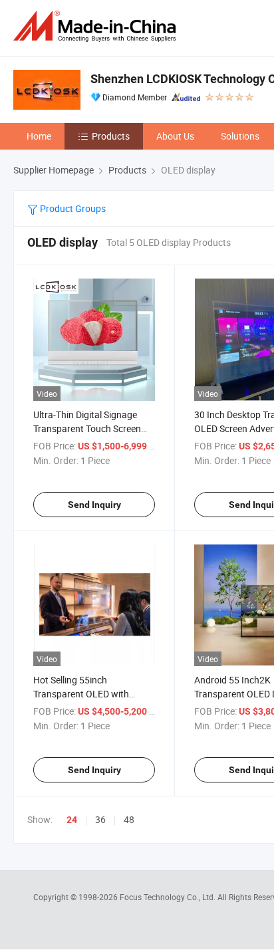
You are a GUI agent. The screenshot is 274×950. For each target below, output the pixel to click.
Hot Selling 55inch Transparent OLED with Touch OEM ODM (81, 693)
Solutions (240, 136)
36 (100, 819)
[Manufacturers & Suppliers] (97, 26)
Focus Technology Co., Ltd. (168, 896)
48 (129, 819)
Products (111, 136)
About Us (175, 136)
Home (39, 136)
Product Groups (72, 208)
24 (72, 819)
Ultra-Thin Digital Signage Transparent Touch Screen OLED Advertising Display (87, 428)
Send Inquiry (94, 504)
